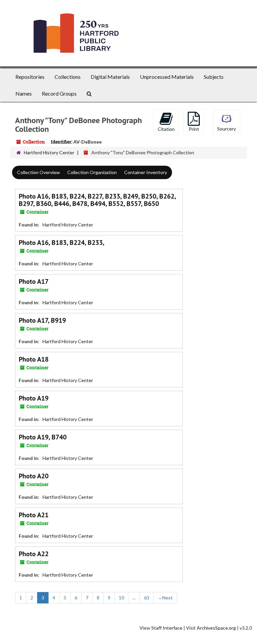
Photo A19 (34, 398)
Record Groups (59, 93)
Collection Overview (38, 172)
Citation (166, 129)
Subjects (214, 76)
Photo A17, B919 (42, 320)
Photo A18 (34, 359)
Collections (68, 76)
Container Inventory (145, 172)
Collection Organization (92, 172)
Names (23, 93)
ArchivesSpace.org (216, 628)
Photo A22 (34, 553)
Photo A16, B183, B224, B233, (61, 242)
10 (121, 597)
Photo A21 (34, 515)
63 (146, 597)
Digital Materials (110, 76)
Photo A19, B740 (43, 437)
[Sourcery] (226, 121)
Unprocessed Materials (167, 76)
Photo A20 (34, 476)
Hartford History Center (49, 152)
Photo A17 (34, 281)
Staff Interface (166, 628)
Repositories (30, 76)
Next (165, 597)
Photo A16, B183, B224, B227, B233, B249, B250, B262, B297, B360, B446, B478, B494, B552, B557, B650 (97, 200)
